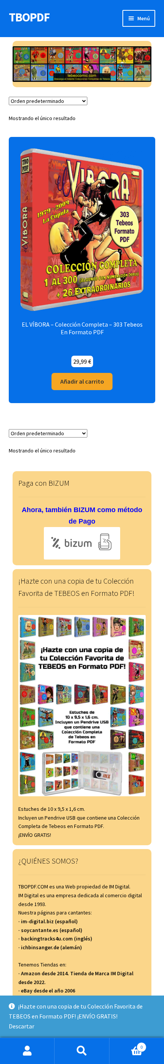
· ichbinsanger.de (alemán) (50, 947)
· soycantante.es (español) (50, 930)
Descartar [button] (21, 1026)
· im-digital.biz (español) (48, 921)
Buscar (82, 1051)
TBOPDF (29, 17)
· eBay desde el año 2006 (46, 990)
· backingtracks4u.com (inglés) (55, 938)
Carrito (126, 1044)
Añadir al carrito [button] (82, 381)
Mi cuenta (27, 1051)
